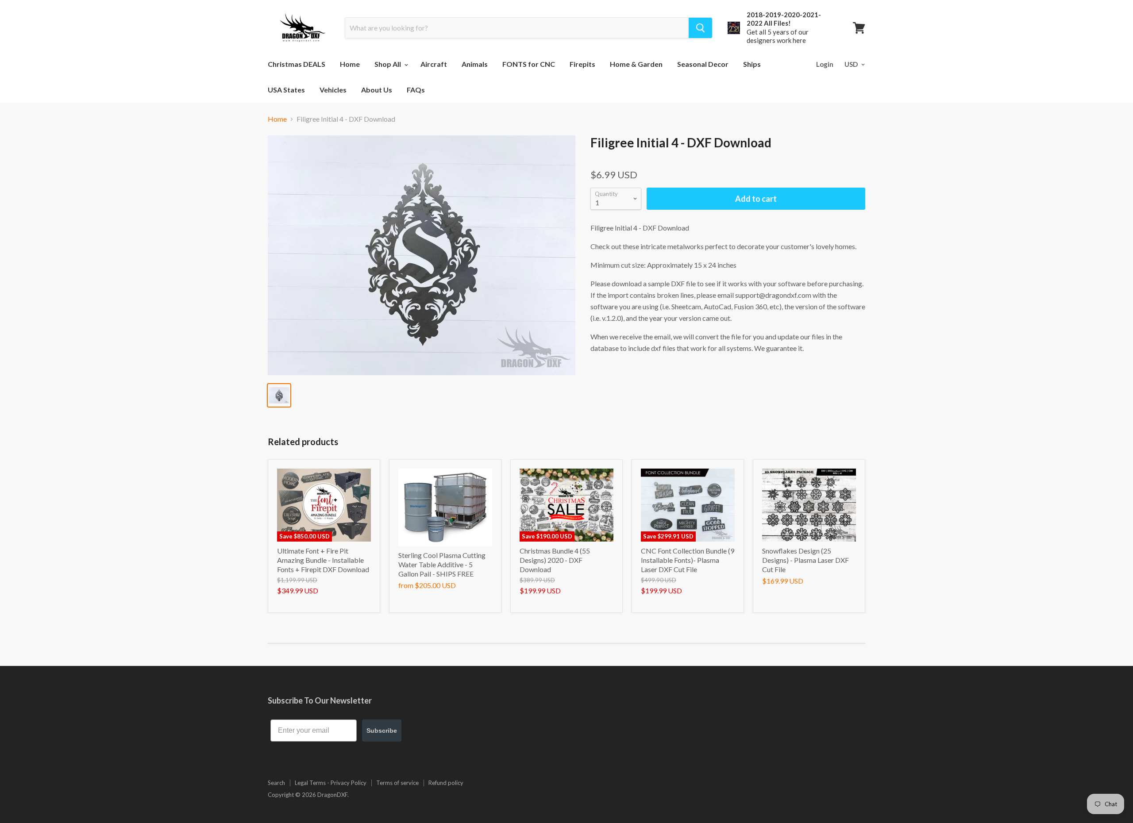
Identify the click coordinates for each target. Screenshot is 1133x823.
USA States (286, 89)
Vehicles (333, 89)
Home (350, 64)
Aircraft (433, 64)
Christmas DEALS (296, 64)
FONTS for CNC (528, 64)
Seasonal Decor (702, 64)
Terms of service (397, 782)
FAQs (416, 89)
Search (276, 782)
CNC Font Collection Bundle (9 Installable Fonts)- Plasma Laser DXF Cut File (687, 559)
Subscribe (381, 730)
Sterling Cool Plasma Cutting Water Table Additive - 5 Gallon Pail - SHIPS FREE (442, 564)
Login (824, 64)
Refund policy (445, 782)
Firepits (582, 64)
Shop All (388, 64)
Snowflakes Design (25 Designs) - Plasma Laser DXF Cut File (805, 559)
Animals (475, 64)
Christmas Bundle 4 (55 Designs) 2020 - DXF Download (555, 559)
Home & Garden (636, 64)
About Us (376, 89)
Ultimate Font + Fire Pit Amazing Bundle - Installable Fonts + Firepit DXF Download (323, 559)
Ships (752, 64)
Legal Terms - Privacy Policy (330, 782)
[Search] (700, 28)
